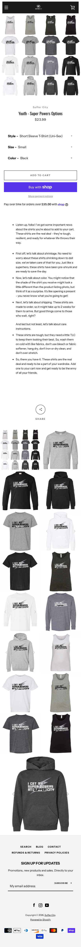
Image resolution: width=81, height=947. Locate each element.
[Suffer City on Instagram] (40, 905)
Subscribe (61, 883)
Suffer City (50, 915)
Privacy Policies (57, 852)
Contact (54, 846)
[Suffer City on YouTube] (47, 905)
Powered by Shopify (40, 919)
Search (25, 846)
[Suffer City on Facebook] (34, 905)
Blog (39, 846)
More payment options (40, 196)
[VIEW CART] (73, 7)
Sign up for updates (40, 863)
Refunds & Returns (26, 852)
